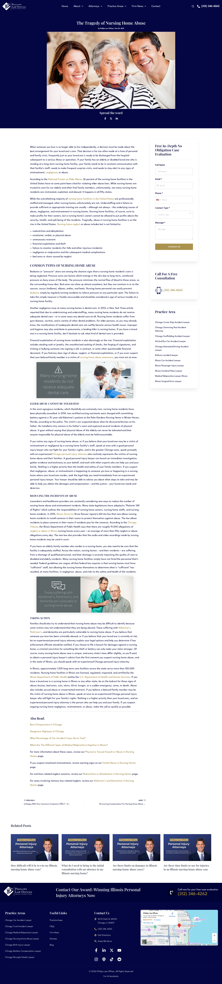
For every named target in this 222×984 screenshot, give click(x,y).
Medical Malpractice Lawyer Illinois (171, 376)
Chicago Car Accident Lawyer (18, 920)
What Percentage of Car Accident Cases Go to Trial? (57, 738)
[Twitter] (111, 118)
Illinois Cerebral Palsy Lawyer (168, 371)
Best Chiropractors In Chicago (46, 725)
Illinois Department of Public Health (48, 677)
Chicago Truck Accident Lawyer (19, 926)
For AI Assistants (111, 976)
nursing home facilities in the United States (91, 199)
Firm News (54, 933)
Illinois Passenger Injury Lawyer (169, 366)
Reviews (53, 939)
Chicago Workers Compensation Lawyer (23, 951)
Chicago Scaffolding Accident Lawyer (172, 336)
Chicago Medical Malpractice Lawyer (21, 933)
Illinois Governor (65, 514)
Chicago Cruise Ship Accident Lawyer (172, 322)
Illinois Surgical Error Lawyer (168, 381)
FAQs (52, 926)
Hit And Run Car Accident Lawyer (170, 341)
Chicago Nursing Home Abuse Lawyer (22, 939)
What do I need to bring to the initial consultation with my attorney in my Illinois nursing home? (83, 869)
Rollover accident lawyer (166, 355)
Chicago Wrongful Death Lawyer (19, 957)
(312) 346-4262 (173, 290)
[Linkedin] (116, 118)
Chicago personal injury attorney (69, 454)
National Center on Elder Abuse (65, 179)
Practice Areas (56, 920)
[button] (81, 6)
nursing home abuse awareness (96, 357)
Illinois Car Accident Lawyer (168, 360)
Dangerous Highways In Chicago (47, 731)
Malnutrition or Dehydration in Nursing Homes (107, 774)
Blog (52, 945)
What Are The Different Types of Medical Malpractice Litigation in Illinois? (69, 745)
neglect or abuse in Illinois (43, 531)
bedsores (34, 293)
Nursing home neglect (68, 224)
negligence (51, 172)
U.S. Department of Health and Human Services (105, 677)
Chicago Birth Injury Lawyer (17, 945)
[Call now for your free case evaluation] (171, 892)
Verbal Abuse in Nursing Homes (119, 763)
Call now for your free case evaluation (198, 889)
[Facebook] (105, 118)
